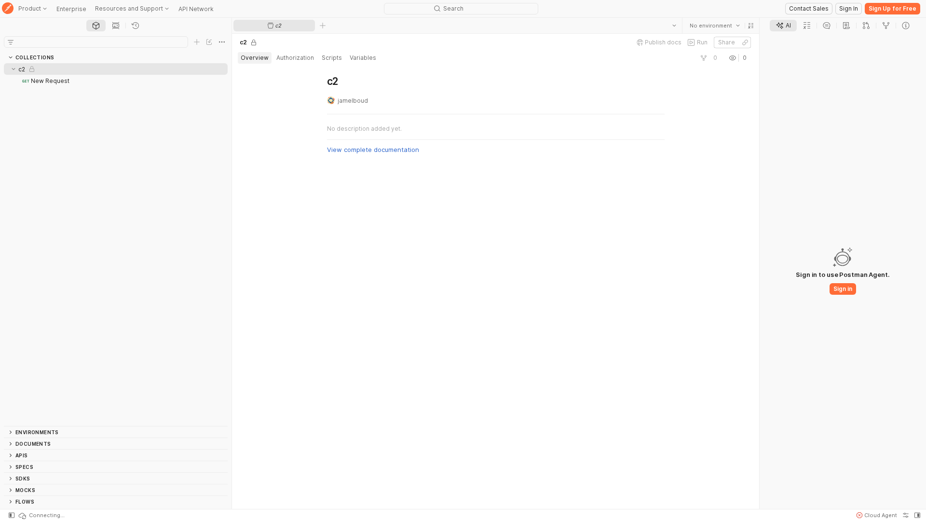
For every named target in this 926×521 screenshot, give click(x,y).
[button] (751, 25)
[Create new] (197, 42)
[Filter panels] (10, 42)
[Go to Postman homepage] (8, 8)
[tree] (116, 244)
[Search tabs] (674, 25)
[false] (703, 58)
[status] (41, 515)
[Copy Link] (745, 42)
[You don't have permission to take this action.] (322, 25)
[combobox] (715, 25)
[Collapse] (13, 69)
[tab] (96, 25)
